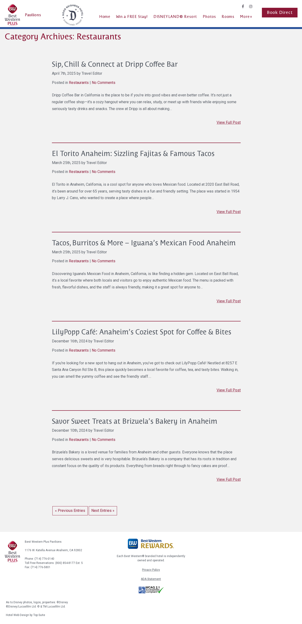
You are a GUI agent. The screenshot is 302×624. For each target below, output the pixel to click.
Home (104, 16)
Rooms (228, 16)
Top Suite (39, 615)
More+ (246, 16)
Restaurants (79, 82)
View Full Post (229, 122)
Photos (209, 16)
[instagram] (250, 6)
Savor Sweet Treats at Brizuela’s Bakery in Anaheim (134, 421)
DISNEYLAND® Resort (175, 16)
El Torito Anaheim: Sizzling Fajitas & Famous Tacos (133, 153)
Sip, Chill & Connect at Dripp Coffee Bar (115, 64)
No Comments (103, 82)
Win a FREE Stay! (132, 16)
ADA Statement (151, 579)
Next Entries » (102, 510)
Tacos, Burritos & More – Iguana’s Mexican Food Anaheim (144, 243)
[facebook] (243, 6)
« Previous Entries (70, 510)
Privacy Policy (151, 569)
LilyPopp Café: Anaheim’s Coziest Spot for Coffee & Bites (141, 332)
